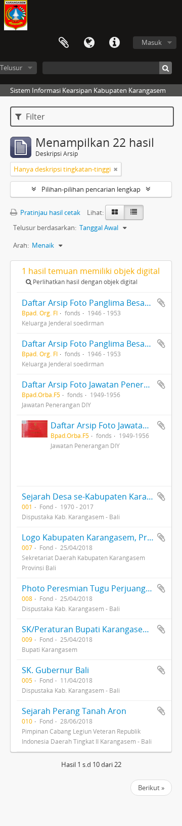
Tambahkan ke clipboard (161, 303)
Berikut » (151, 787)
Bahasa (89, 43)
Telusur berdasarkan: (44, 227)
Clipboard (63, 43)
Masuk (152, 42)
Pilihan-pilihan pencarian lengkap (91, 189)
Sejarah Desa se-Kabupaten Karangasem (99, 496)
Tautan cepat (114, 43)
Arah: (21, 245)
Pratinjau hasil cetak (49, 212)
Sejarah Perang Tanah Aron (74, 711)
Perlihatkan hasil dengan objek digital (84, 282)
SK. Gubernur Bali (55, 670)
